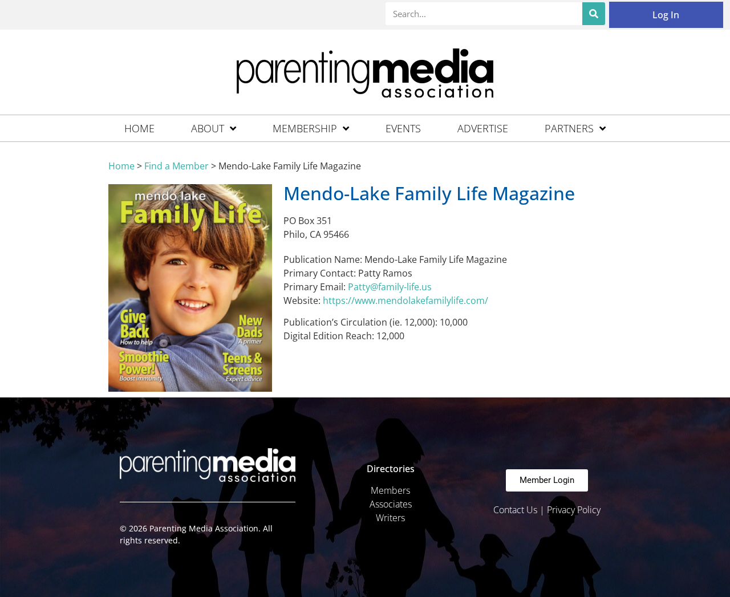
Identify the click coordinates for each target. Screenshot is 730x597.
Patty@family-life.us (390, 287)
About (207, 128)
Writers (390, 517)
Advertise (482, 128)
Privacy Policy (574, 509)
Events (403, 128)
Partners (569, 128)
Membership (305, 128)
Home (139, 128)
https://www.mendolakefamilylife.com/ (405, 300)
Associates (391, 504)
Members (390, 490)
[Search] (593, 13)
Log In (665, 15)
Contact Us (515, 509)
